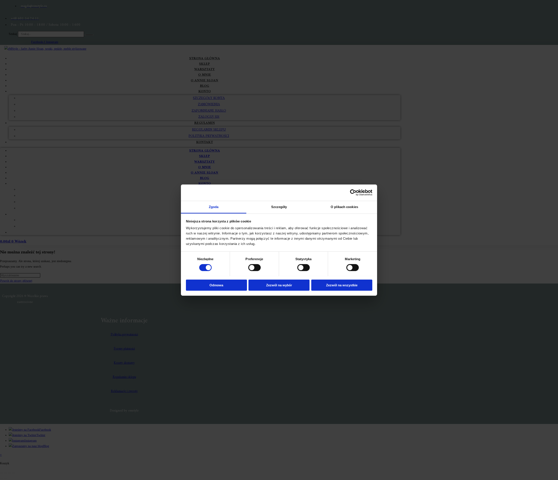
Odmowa (216, 285)
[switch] (254, 267)
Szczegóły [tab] (279, 206)
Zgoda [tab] (214, 206)
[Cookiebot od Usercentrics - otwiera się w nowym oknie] (353, 192)
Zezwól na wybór (279, 285)
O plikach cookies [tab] (344, 206)
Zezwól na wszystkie (341, 285)
